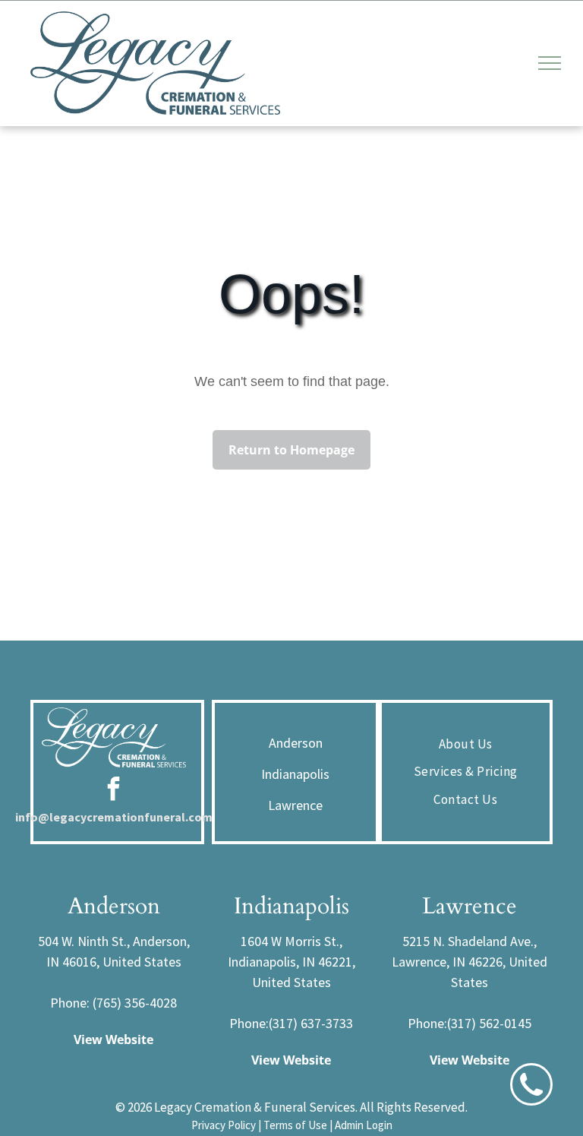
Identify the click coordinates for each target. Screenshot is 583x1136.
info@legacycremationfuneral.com (114, 816)
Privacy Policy (223, 1125)
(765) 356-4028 (135, 1002)
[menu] (549, 63)
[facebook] (114, 790)
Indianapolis (295, 774)
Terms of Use (295, 1125)
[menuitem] (465, 744)
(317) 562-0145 (489, 1023)
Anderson (296, 743)
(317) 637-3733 (311, 1023)
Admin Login (363, 1125)
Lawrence (295, 805)
